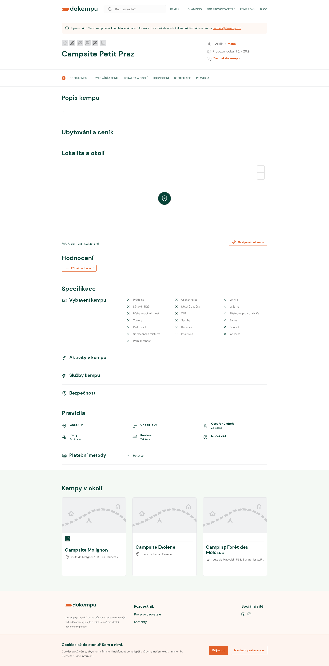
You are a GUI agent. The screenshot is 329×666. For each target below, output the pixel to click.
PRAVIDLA (202, 78)
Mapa (232, 44)
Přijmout (218, 650)
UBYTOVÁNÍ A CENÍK (106, 78)
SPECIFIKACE (182, 78)
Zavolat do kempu (226, 58)
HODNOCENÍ (161, 78)
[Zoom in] (260, 169)
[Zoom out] (260, 175)
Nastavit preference (249, 650)
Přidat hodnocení (82, 268)
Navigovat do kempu (251, 242)
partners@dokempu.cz (226, 28)
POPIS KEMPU (78, 78)
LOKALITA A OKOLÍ (136, 78)
